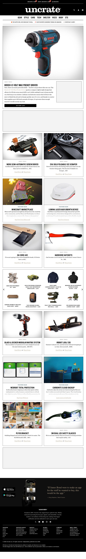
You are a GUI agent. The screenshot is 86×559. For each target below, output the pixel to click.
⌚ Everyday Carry (69, 22)
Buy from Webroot (22, 398)
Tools (10, 82)
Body (61, 17)
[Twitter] (35, 522)
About (58, 529)
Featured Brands (21, 532)
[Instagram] (47, 522)
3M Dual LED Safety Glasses (63, 433)
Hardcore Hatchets (63, 255)
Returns (32, 532)
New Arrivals (20, 529)
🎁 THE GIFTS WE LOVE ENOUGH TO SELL (22, 22)
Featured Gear (22, 207)
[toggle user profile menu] (78, 10)
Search (74, 10)
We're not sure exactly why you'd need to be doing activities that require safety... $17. (63, 436)
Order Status (34, 529)
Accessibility (74, 532)
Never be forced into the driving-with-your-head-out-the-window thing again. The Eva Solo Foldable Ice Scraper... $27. (63, 169)
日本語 (44, 533)
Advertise (59, 530)
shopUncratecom (44, 1)
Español (45, 529)
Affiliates (59, 532)
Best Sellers (20, 530)
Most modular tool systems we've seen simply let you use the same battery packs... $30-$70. (22, 346)
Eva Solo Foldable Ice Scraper (63, 164)
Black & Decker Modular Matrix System (22, 342)
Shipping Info (34, 533)
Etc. (4, 536)
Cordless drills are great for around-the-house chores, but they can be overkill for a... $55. (22, 167)
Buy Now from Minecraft (22, 219)
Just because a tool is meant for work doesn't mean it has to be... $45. (63, 258)
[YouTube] (39, 522)
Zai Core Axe (22, 255)
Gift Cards (19, 535)
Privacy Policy (74, 530)
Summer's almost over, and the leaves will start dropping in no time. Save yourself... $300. (63, 346)
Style (26, 17)
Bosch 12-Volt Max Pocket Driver (21, 85)
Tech (39, 17)
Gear (20, 17)
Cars (33, 17)
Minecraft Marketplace (22, 209)
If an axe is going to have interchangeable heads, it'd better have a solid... (22, 258)
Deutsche (46, 532)
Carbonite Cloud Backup (64, 387)
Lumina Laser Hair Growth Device (63, 209)
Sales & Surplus (21, 533)
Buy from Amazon (63, 219)
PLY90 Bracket (22, 433)
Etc (66, 17)
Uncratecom (31, 1)
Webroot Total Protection (22, 387)
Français (45, 530)
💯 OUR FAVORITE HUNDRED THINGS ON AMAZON (48, 22)
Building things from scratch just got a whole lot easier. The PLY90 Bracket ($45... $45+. (22, 436)
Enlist (58, 533)
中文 (44, 535)
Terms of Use (74, 529)
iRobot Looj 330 (64, 342)
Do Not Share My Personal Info (75, 534)
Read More (18, 172)
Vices (54, 17)
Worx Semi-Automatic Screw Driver (22, 164)
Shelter (46, 17)
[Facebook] (43, 522)
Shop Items (27, 172)
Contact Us (33, 530)
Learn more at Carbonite (63, 398)
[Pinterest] (50, 522)
